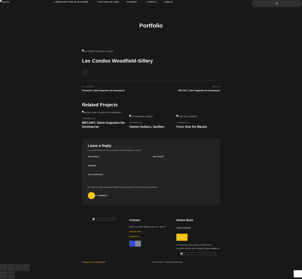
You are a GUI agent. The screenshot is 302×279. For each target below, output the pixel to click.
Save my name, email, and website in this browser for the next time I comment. (124, 187)
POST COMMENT (99, 195)
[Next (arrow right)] (11, 275)
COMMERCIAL (88, 118)
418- (135, 231)
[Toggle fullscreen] (11, 267)
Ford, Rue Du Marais (191, 126)
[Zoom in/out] (3, 267)
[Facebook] (132, 244)
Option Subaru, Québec (146, 126)
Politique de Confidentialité (94, 262)
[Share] (18, 267)
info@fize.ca (134, 236)
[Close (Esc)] (26, 267)
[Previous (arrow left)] (3, 275)
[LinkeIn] (138, 244)
